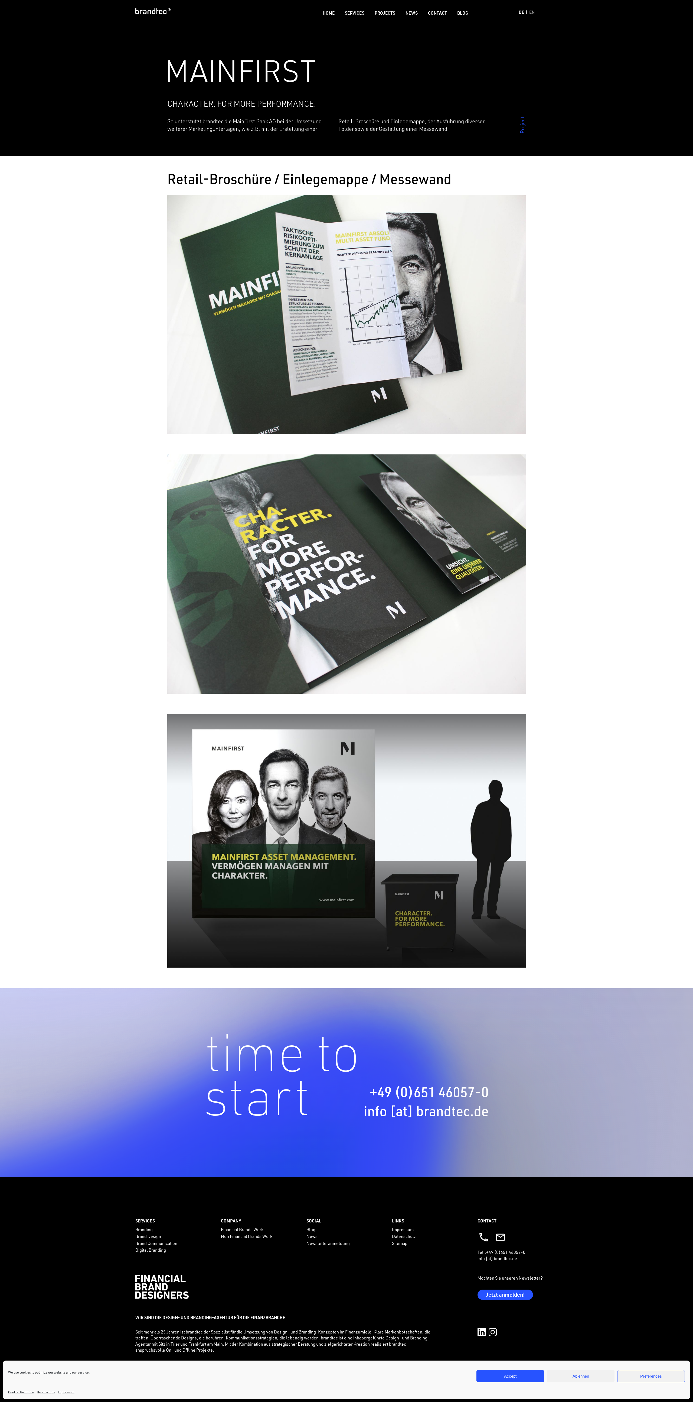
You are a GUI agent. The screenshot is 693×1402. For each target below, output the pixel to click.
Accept (510, 1376)
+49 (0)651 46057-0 (429, 1091)
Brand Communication (156, 1243)
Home (329, 13)
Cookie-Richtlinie (21, 1392)
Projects (385, 13)
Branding (144, 1229)
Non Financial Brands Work (246, 1236)
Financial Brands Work (242, 1229)
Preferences (651, 1376)
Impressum (66, 1392)
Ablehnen (581, 1376)
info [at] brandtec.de (426, 1110)
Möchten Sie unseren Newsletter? (510, 1278)
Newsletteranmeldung (328, 1243)
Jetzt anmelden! (505, 1294)
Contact (437, 13)
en (532, 12)
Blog (462, 13)
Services (354, 13)
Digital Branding (150, 1250)
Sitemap (399, 1243)
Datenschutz (46, 1392)
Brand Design (148, 1236)
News (412, 13)
